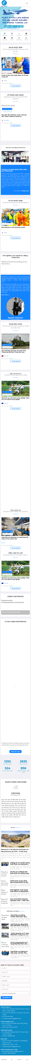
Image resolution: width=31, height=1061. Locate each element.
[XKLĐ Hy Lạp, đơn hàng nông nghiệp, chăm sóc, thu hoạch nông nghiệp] (15, 388)
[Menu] (27, 3)
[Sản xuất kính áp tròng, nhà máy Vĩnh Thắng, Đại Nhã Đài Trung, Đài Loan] (15, 341)
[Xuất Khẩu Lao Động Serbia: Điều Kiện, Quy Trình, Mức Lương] (5, 918)
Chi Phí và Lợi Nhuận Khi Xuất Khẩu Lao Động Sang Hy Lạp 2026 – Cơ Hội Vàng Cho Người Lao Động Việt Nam (19, 872)
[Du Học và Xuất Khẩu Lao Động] (15, 607)
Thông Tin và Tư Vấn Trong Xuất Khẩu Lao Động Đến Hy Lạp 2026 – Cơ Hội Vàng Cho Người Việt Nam (20, 863)
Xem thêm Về (21, 190)
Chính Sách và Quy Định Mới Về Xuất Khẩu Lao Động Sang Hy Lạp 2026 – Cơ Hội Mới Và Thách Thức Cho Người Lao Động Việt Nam (20, 881)
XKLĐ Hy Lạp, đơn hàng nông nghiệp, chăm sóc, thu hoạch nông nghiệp (15, 398)
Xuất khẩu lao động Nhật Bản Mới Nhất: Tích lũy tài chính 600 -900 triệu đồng (20, 925)
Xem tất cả (15, 53)
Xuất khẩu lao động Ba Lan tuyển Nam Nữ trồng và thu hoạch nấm (15, 538)
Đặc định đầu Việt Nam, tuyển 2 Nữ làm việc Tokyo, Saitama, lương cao (14, 115)
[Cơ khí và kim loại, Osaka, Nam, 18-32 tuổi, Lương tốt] (15, 65)
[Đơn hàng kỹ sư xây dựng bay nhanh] (15, 217)
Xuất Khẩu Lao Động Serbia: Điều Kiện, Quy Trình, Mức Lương (18, 915)
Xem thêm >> (5, 294)
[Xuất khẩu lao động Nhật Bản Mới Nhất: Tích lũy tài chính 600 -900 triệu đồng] (5, 926)
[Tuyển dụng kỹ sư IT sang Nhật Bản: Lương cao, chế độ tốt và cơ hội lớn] (5, 935)
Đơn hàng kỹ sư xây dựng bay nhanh (13, 227)
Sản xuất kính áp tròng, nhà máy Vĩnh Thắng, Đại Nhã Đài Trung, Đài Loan (14, 351)
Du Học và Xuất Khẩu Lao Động (11, 612)
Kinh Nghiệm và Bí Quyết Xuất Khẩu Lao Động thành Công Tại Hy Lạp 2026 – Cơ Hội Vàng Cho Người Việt (19, 890)
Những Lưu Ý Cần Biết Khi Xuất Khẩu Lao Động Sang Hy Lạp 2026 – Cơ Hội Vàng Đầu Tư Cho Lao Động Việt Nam (15, 851)
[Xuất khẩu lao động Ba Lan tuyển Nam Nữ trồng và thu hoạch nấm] (15, 526)
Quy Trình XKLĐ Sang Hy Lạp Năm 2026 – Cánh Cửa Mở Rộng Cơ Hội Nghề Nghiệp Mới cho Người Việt (19, 899)
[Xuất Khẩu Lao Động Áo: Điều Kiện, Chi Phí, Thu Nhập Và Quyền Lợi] (5, 953)
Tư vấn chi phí (15, 86)
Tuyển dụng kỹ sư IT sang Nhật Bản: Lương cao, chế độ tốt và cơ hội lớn (20, 934)
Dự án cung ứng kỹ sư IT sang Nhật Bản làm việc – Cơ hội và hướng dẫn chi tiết (19, 943)
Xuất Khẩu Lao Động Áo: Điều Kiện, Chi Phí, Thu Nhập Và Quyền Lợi (19, 952)
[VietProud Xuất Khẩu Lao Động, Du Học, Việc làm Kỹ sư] (3, 3)
